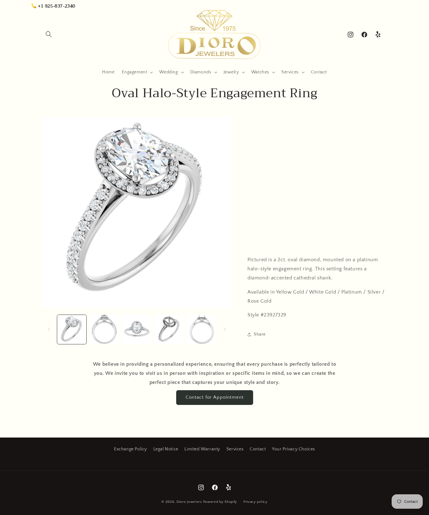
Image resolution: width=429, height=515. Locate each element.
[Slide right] (225, 329)
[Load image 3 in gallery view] (136, 329)
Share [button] (260, 334)
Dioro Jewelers (189, 502)
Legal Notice (165, 449)
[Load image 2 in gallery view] (104, 329)
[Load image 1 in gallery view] (71, 329)
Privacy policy (255, 502)
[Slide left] (49, 329)
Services (235, 449)
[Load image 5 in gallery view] (201, 329)
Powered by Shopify (220, 502)
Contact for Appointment (215, 397)
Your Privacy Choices (293, 449)
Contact (258, 449)
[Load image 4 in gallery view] (169, 329)
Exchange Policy (130, 449)
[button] (49, 34)
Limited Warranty (202, 449)
